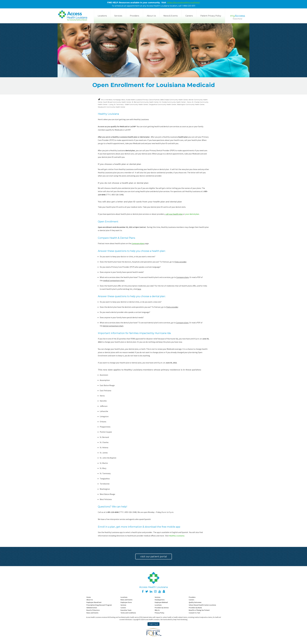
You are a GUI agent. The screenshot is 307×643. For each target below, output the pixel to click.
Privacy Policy (159, 613)
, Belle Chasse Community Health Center (174, 100)
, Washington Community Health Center (190, 104)
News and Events (126, 600)
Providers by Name (195, 608)
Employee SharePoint (93, 602)
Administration (91, 608)
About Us (151, 16)
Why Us (157, 610)
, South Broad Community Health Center (117, 102)
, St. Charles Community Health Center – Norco (175, 102)
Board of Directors (93, 610)
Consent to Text (194, 613)
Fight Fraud (153, 624)
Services (118, 16)
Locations (124, 597)
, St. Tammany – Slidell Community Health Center (130, 104)
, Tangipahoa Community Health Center (162, 104)
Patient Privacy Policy (210, 16)
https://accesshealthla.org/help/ (183, 2)
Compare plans (138, 243)
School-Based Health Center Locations (202, 605)
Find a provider (180, 262)
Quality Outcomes (195, 602)
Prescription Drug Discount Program (99, 605)
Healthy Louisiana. (177, 535)
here (139, 289)
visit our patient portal (153, 556)
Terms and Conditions (128, 613)
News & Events (170, 16)
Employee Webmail (161, 602)
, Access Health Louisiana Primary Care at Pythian (142, 100)
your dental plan (192, 214)
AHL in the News (106, 100)
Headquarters (160, 600)
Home (88, 597)
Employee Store (126, 602)
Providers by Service (162, 608)
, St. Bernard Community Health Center (145, 102)
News (123, 100)
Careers (189, 16)
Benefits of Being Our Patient (199, 610)
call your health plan (174, 214)
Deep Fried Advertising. (180, 619)
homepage (117, 100)
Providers (134, 16)
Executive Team (126, 610)
